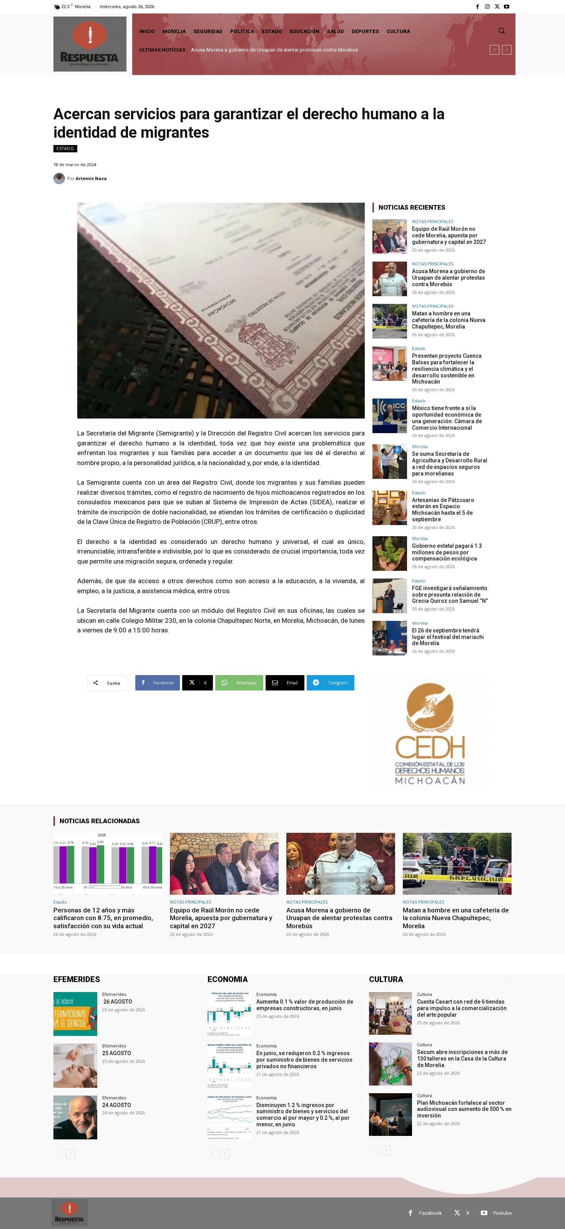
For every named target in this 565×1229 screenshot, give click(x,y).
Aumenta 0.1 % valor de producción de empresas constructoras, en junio (304, 1005)
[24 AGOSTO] (75, 1117)
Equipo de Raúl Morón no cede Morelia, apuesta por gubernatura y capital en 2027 (449, 235)
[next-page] (70, 1154)
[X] (497, 7)
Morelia (420, 446)
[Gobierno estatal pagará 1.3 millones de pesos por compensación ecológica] (389, 553)
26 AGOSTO (117, 1002)
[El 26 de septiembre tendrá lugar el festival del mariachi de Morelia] (389, 638)
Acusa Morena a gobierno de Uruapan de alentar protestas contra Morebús (448, 277)
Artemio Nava (91, 178)
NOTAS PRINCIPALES (432, 221)
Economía (266, 994)
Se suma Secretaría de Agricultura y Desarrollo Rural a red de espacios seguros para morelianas (449, 463)
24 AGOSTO (116, 1105)
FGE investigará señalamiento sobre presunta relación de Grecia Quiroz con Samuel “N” (450, 594)
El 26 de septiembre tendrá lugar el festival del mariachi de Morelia (448, 637)
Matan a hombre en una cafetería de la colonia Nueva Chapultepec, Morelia (273, 50)
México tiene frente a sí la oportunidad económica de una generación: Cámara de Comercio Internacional (447, 417)
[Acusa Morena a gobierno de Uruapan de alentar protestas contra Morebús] (389, 279)
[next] (507, 50)
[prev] (494, 50)
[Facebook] (477, 7)
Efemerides (114, 994)
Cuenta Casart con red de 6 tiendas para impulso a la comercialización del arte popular (462, 1008)
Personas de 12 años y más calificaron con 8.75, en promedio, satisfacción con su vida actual (103, 918)
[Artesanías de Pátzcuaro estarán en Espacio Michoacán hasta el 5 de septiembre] (389, 507)
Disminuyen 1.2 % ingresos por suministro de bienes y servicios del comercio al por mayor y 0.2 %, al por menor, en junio (303, 1114)
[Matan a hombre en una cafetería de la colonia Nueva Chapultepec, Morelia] (389, 321)
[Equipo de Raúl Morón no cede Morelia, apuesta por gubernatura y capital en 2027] (389, 236)
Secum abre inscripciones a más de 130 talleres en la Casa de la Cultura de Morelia (462, 1058)
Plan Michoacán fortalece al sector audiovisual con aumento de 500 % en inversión (464, 1109)
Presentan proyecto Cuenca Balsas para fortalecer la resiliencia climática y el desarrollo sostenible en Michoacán (447, 369)
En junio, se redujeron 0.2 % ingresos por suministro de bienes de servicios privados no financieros (304, 1059)
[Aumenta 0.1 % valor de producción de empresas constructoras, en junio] (229, 1014)
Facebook (430, 1213)
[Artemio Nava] (60, 178)
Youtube (502, 1213)
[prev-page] (58, 1154)
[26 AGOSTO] (75, 1014)
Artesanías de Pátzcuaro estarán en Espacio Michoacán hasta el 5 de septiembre (443, 509)
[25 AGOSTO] (75, 1065)
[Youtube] (507, 7)
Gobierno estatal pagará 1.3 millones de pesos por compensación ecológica (447, 552)
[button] (502, 30)
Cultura (424, 994)
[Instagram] (487, 7)
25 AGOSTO (116, 1053)
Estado (65, 148)
